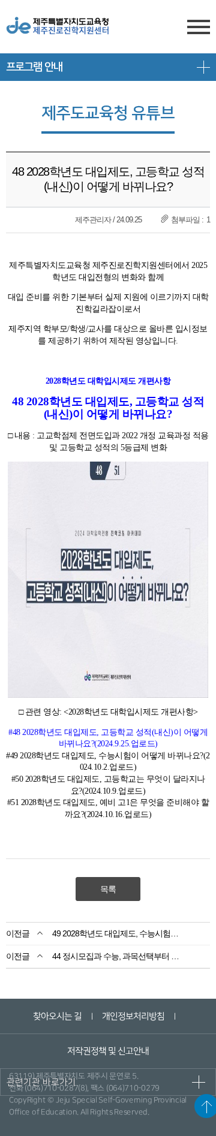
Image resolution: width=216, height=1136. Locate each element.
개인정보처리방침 (132, 1016)
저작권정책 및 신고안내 (108, 1051)
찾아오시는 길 (56, 1016)
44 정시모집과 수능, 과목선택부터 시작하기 (118, 956)
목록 (108, 889)
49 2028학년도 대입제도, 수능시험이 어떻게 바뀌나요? (118, 933)
